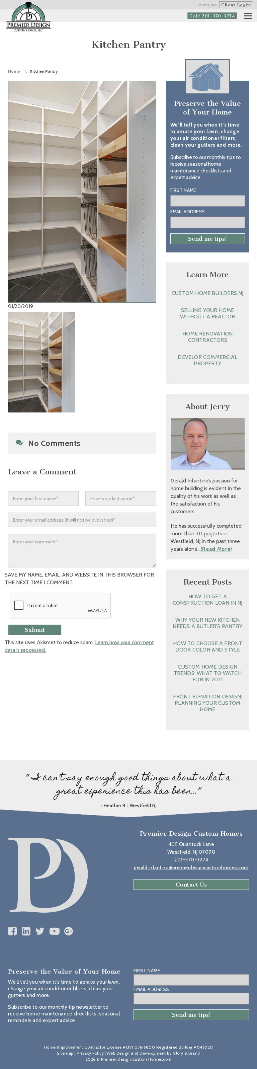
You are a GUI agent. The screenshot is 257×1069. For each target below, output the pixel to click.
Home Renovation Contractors (207, 336)
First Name (183, 190)
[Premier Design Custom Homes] (28, 17)
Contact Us (191, 884)
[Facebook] (12, 931)
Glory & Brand (186, 1053)
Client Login (235, 4)
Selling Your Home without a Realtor (207, 313)
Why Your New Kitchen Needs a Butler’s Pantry (207, 623)
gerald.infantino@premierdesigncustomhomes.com (191, 867)
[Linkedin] (26, 931)
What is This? (208, 4)
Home (14, 71)
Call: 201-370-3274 (212, 15)
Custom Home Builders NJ (208, 293)
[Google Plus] (68, 931)
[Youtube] (55, 931)
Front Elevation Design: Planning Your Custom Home (207, 702)
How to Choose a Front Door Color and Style (207, 646)
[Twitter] (40, 931)
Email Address (187, 212)
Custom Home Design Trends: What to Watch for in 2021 (208, 673)
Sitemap (65, 1053)
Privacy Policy (90, 1053)
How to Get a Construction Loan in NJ (208, 599)
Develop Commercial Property (207, 360)
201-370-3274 (191, 860)
